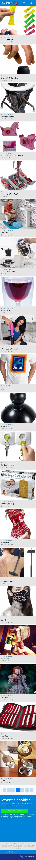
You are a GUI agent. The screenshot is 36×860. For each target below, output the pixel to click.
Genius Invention (8, 465)
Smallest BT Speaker (9, 78)
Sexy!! (3, 620)
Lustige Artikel (7, 269)
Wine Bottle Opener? (9, 349)
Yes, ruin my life (15, 811)
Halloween (5, 697)
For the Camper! (7, 117)
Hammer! (5, 659)
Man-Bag (4, 736)
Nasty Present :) (7, 504)
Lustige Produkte (8, 37)
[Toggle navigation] (24, 3)
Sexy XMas (5, 542)
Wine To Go (5, 310)
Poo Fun (4, 233)
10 (27, 790)
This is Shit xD (7, 39)
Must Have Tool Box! (9, 194)
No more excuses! (8, 581)
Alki (2, 388)
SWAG (3, 781)
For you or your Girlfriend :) (12, 155)
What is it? (5, 426)
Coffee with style (8, 272)
